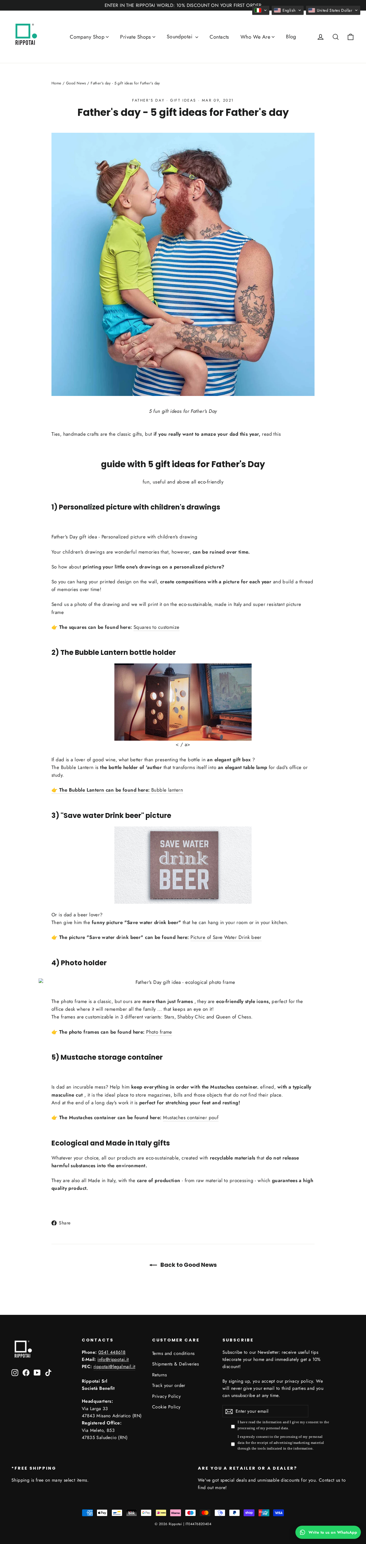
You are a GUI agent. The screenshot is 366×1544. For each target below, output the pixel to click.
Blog (291, 36)
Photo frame (159, 1031)
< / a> (183, 744)
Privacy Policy (166, 1396)
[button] (260, 10)
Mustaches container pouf (190, 1117)
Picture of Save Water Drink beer (226, 937)
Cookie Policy (166, 1407)
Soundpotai (180, 36)
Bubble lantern (167, 789)
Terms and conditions (173, 1353)
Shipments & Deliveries (175, 1364)
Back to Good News (188, 1265)
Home (56, 83)
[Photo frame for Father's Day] (183, 982)
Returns (159, 1374)
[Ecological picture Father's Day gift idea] (183, 865)
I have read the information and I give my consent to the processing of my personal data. (283, 1425)
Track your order (168, 1385)
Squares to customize (157, 627)
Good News (76, 83)
